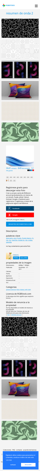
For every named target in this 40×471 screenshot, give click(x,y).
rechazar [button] (13, 464)
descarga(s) (26, 168)
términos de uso (16, 315)
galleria (23, 258)
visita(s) (14, 168)
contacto (19, 450)
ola (26, 240)
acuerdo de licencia (29, 450)
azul (14, 238)
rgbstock (10, 5)
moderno (21, 240)
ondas (30, 240)
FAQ (8, 315)
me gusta (9, 171)
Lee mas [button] (9, 460)
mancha (14, 240)
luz (10, 240)
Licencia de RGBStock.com (18, 293)
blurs (18, 289)
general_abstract (11, 289)
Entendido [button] (28, 464)
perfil (16, 258)
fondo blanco (26, 238)
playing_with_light (25, 289)
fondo (19, 238)
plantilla (9, 242)
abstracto (9, 238)
